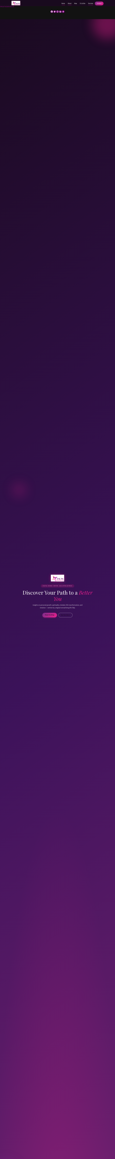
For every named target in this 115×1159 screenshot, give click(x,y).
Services (90, 3)
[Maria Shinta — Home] (16, 3)
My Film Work (65, 615)
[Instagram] (57, 11)
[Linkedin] (60, 11)
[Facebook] (52, 11)
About (69, 3)
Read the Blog (49, 615)
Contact (99, 3)
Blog (75, 3)
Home (63, 3)
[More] (63, 11)
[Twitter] (54, 11)
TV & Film (82, 3)
